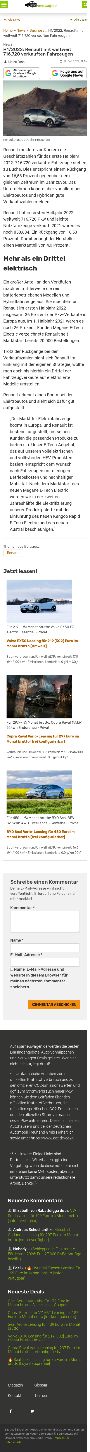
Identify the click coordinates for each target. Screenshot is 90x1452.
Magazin (15, 1385)
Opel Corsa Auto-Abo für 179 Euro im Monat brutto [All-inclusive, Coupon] (39, 1303)
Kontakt (14, 1395)
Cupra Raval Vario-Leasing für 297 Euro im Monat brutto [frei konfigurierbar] (44, 1350)
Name (17, 940)
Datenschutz (13, 1442)
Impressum (61, 1438)
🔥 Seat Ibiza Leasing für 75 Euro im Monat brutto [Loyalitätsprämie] (45, 1361)
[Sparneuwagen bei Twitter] (35, 1413)
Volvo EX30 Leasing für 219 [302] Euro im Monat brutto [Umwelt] (43, 1338)
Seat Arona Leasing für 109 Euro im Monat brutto (44, 1326)
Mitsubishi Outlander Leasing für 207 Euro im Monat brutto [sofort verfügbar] (43, 1234)
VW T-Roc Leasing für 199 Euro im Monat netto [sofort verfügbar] (44, 1215)
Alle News (13, 19)
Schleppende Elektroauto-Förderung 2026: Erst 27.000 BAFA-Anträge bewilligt (44, 1254)
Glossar (40, 1385)
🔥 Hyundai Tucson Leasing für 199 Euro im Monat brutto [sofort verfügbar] (44, 1273)
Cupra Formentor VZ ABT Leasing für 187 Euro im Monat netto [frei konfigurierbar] (43, 1315)
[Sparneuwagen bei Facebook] (13, 1413)
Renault (13, 553)
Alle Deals (80, 19)
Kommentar (22, 907)
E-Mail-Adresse (26, 954)
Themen (40, 1395)
